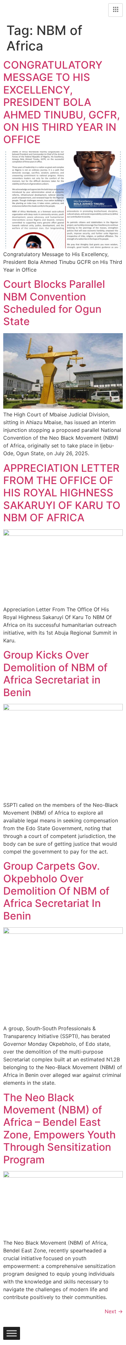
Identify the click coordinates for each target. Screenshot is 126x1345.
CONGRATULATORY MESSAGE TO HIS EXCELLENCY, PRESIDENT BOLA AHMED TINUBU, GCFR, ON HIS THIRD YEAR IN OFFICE (61, 102)
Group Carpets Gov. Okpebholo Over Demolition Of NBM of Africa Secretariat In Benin (56, 891)
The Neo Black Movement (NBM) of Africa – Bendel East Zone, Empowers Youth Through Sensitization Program (59, 1128)
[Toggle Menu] (11, 1333)
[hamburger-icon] (115, 10)
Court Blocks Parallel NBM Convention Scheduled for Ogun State (54, 303)
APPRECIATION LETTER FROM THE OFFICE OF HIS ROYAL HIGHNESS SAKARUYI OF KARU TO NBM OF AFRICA (62, 493)
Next (114, 1311)
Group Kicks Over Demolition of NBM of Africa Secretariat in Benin (55, 673)
